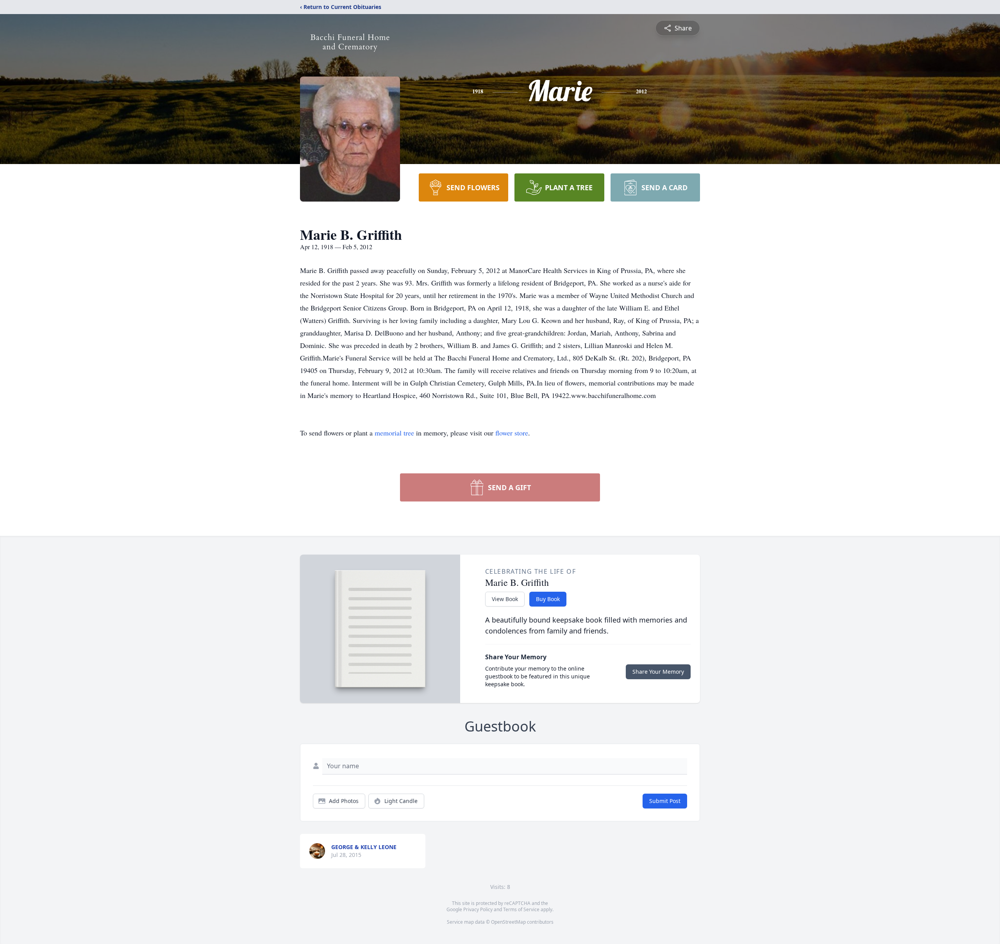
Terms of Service (521, 909)
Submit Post (664, 801)
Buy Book (548, 599)
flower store (511, 432)
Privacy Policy (478, 909)
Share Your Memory (658, 671)
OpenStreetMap (508, 922)
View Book (505, 599)
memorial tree (394, 432)
